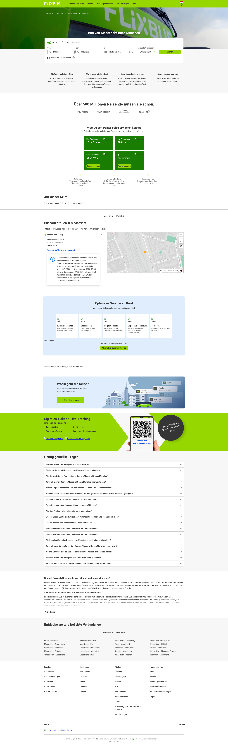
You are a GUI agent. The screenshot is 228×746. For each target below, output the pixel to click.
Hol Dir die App (50, 692)
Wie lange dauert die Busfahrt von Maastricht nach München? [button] (73, 470)
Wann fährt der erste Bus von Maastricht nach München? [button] (71, 499)
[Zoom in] (181, 234)
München (120, 216)
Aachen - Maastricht (123, 651)
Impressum (104, 739)
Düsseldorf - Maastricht (54, 648)
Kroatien (83, 677)
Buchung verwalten (158, 682)
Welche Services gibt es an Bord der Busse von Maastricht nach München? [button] (79, 552)
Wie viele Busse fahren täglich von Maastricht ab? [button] (68, 464)
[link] (114, 392)
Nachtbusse (49, 687)
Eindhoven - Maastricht (124, 648)
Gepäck (153, 697)
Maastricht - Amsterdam (54, 644)
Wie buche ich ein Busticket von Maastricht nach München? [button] (72, 528)
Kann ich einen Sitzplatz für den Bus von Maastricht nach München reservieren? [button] (81, 546)
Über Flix (118, 672)
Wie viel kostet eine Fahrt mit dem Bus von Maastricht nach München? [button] (77, 476)
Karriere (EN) (120, 677)
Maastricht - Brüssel (52, 651)
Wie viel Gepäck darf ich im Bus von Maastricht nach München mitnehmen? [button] (79, 488)
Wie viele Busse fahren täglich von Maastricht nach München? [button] (73, 558)
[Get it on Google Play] (52, 730)
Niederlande (72, 13)
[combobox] (63, 51)
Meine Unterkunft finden (61, 58)
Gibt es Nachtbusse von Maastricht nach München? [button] (69, 523)
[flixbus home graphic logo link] (52, 4)
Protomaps (163, 271)
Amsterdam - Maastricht (54, 655)
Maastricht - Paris (87, 655)
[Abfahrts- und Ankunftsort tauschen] (74, 52)
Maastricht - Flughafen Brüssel (163, 651)
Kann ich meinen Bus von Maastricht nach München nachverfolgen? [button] (76, 482)
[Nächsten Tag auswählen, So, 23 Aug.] (132, 51)
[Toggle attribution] (181, 270)
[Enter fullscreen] (181, 246)
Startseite (49, 13)
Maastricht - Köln (87, 644)
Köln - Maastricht (51, 640)
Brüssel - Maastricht (88, 640)
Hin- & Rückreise (74, 42)
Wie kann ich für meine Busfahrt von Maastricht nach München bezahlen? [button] (78, 540)
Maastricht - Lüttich (158, 644)
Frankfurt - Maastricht (159, 655)
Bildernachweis (121, 697)
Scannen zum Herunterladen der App (142, 442)
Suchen (170, 52)
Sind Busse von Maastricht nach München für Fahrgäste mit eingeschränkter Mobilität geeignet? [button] (89, 493)
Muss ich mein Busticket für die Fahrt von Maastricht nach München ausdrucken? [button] (82, 517)
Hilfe (152, 672)
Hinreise (55, 42)
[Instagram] (179, 730)
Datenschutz (81, 739)
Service (153, 677)
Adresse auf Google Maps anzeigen (62, 250)
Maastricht (85, 13)
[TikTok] (182, 730)
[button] (74, 235)
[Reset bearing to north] (181, 241)
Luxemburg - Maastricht (90, 651)
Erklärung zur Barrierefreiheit (120, 739)
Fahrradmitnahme (158, 687)
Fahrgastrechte (93, 739)
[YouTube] (180, 730)
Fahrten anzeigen (124, 166)
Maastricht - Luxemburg (125, 640)
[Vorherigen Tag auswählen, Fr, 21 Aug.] (129, 51)
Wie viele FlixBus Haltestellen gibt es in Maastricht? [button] (69, 511)
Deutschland (84, 672)
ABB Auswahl (120, 692)
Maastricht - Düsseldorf (90, 648)
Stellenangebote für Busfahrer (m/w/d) (128, 708)
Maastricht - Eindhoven (160, 640)
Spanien (82, 692)
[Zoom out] (181, 238)
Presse (118, 682)
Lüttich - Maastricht (158, 648)
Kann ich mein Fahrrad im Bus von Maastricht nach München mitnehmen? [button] (78, 563)
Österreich (48, 682)
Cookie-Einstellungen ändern (146, 739)
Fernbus (60, 13)
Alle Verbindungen (52, 677)
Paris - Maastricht (122, 644)
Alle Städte (49, 672)
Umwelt (118, 701)
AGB (117, 687)
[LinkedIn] (181, 730)
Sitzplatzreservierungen (160, 692)
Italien (82, 682)
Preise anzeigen (93, 166)
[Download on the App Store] (67, 730)
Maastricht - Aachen (123, 655)
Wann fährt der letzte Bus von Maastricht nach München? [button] (71, 505)
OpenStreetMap (174, 271)
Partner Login (121, 714)
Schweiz (83, 687)
